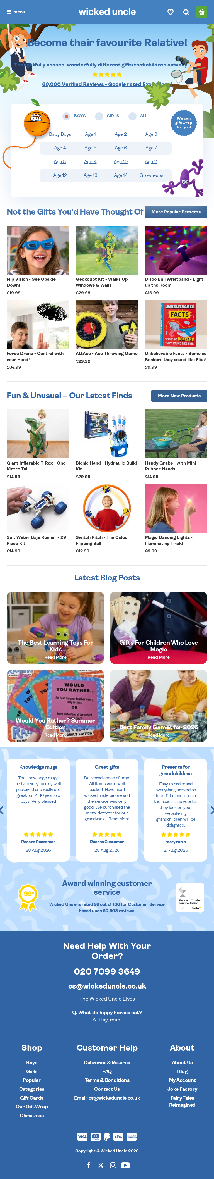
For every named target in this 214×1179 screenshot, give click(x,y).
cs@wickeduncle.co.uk (107, 986)
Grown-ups (151, 175)
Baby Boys (60, 134)
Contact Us (107, 1089)
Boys (31, 1062)
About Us (182, 1062)
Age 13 (90, 175)
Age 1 (90, 134)
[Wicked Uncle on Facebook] (88, 1165)
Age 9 (90, 161)
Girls (31, 1071)
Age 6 (121, 148)
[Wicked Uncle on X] (100, 1165)
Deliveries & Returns (107, 1062)
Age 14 (121, 175)
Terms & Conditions (107, 1080)
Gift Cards (31, 1098)
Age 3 (151, 134)
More (176, 212)
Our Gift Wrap (32, 1106)
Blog (182, 1071)
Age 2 (121, 134)
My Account (182, 1080)
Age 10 (121, 161)
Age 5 (90, 148)
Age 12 (60, 175)
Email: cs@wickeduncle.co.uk (107, 1098)
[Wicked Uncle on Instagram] (113, 1165)
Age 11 (151, 161)
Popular (32, 1080)
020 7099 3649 (107, 971)
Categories (31, 1089)
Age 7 (151, 148)
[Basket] (201, 12)
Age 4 (60, 148)
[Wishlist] (170, 12)
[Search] (186, 12)
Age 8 (60, 161)
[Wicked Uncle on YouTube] (125, 1165)
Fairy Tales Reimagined (182, 1101)
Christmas (31, 1115)
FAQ (106, 1071)
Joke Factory (182, 1089)
